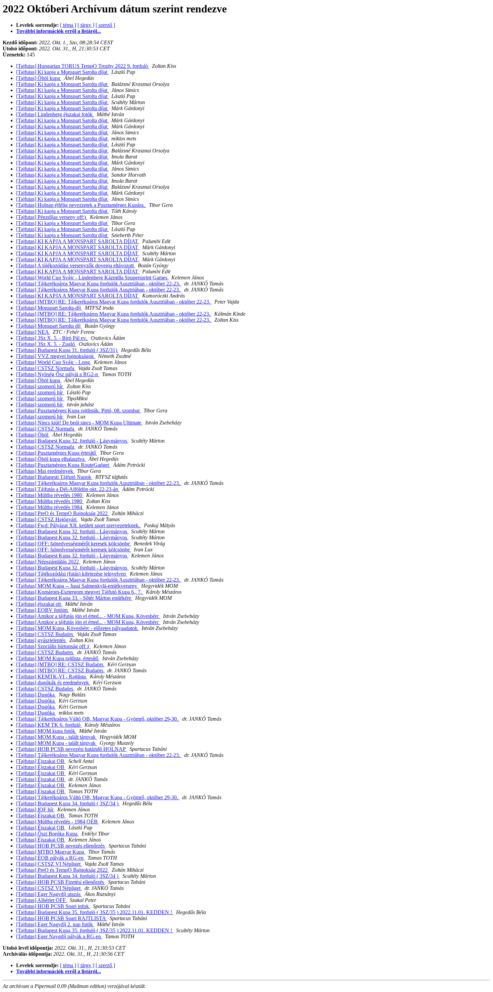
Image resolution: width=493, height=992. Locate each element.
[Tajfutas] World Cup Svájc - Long (53, 362)
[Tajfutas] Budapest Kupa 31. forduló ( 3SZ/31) (67, 350)
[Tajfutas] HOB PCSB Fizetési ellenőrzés (60, 882)
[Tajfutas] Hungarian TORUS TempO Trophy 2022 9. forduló (82, 66)
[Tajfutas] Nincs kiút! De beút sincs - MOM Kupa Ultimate (79, 422)
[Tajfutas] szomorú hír (40, 386)
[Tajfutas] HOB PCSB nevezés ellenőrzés (61, 846)
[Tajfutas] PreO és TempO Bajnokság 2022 (62, 513)
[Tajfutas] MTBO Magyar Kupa (51, 852)
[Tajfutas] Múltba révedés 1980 (50, 495)
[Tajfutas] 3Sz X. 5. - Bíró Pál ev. (52, 338)
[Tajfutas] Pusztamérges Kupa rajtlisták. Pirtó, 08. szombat (78, 410)
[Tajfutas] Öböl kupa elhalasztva (51, 459)
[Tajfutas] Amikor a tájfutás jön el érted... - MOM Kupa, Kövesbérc (88, 616)
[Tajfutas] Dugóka (36, 694)
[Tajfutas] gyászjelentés (41, 640)
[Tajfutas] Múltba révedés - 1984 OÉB (57, 821)
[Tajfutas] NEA (33, 332)
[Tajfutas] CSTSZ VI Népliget (49, 864)
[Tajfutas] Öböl (33, 435)
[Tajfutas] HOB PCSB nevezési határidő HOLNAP (71, 749)
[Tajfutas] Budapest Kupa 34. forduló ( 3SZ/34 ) (68, 803)
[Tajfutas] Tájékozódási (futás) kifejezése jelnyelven (71, 574)
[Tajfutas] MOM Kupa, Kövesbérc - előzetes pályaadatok (77, 628)
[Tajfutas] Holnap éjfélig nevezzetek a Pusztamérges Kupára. (81, 205)
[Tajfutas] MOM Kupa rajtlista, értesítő (58, 658)
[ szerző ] (105, 25)
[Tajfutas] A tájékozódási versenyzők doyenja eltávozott (75, 265)
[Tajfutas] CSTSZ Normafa (45, 368)
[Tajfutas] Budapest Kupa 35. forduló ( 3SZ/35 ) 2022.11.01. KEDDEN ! (94, 912)
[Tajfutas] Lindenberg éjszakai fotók (55, 114)
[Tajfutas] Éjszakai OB (41, 761)
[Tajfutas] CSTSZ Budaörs (45, 634)
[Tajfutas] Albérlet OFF (41, 900)
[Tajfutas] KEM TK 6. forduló (49, 725)
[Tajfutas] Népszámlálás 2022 (48, 562)
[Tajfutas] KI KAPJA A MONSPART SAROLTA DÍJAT (78, 241)
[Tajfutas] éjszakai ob (39, 604)
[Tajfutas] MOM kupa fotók (46, 731)
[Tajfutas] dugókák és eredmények (53, 682)
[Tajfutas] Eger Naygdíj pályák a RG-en (59, 936)
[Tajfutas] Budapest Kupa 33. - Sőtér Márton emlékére (74, 598)
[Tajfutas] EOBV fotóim (42, 610)
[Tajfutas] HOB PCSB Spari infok (53, 906)
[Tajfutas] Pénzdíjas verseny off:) (51, 217)
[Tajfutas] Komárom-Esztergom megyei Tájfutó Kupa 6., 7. (79, 592)
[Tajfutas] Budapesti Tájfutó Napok (54, 477)
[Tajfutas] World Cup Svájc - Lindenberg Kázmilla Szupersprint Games (92, 277)
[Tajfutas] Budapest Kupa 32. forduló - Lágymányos (72, 441)
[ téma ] (68, 25)
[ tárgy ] (85, 25)
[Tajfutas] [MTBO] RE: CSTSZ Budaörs (60, 664)
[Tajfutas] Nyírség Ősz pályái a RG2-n (57, 374)
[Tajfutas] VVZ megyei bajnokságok (55, 356)
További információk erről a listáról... (58, 31)
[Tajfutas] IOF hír (35, 809)
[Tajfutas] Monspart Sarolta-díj (49, 308)
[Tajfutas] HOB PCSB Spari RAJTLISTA (61, 918)
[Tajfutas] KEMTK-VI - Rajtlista (51, 676)
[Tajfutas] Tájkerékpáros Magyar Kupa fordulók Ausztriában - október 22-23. (98, 283)
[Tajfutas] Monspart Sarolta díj (49, 326)
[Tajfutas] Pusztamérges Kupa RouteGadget (63, 465)
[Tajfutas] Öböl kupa (38, 78)
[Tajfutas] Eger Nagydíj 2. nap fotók (55, 924)
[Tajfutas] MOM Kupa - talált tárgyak (56, 737)
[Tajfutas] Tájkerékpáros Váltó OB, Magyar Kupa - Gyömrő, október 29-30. (97, 719)
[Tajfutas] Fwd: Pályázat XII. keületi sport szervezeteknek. (78, 525)
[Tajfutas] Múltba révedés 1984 (50, 507)
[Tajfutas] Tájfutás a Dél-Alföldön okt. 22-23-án (67, 489)
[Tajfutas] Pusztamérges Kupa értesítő (56, 453)
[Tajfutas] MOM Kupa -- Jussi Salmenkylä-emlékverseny (77, 586)
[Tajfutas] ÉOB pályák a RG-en (50, 858)
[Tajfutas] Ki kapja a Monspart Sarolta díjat (62, 72)
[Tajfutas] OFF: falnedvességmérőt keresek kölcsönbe (73, 543)
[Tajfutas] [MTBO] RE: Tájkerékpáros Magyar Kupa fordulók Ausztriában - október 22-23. (114, 302)
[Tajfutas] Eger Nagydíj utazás (49, 894)
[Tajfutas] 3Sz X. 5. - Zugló (46, 344)
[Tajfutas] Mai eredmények (45, 471)
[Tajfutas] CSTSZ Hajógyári (47, 519)
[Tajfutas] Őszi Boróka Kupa (47, 834)
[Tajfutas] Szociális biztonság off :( (53, 646)
